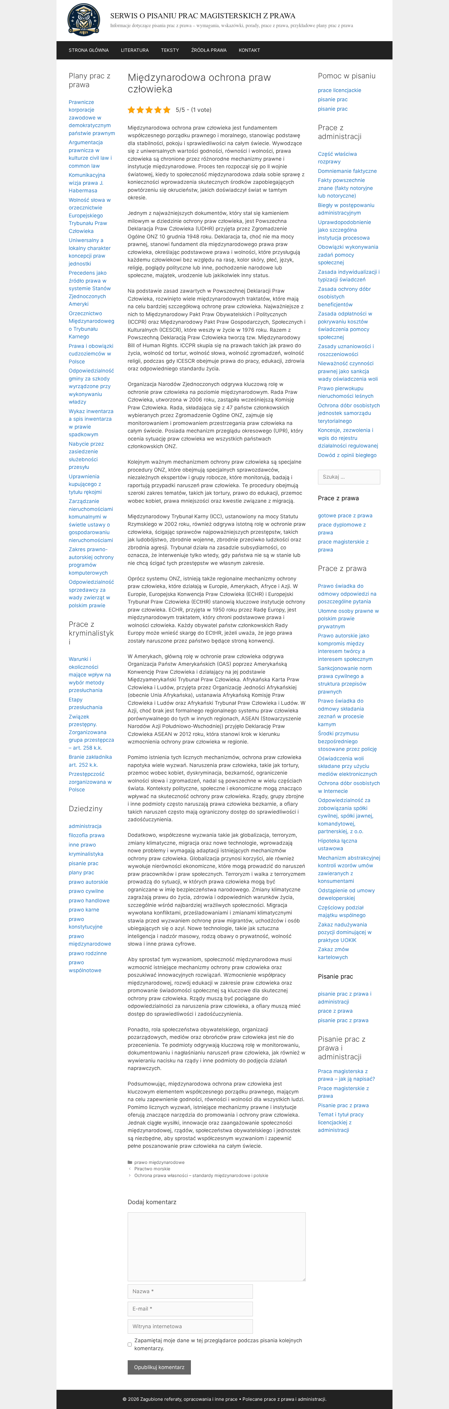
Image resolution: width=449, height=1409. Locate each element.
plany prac (81, 872)
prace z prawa (335, 1011)
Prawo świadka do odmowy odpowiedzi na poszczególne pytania (347, 594)
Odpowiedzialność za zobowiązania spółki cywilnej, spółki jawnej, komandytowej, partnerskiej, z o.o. (346, 815)
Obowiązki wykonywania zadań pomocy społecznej (348, 255)
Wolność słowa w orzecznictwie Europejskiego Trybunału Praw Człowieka (90, 215)
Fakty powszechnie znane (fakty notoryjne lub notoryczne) (345, 188)
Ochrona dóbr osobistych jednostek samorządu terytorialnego (349, 413)
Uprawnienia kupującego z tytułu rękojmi (85, 484)
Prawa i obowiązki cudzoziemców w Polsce (91, 354)
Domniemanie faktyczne (347, 171)
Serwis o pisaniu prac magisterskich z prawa (203, 15)
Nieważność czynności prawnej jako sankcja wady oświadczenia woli (348, 371)
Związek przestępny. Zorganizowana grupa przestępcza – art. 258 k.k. (91, 732)
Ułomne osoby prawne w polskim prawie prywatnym (348, 619)
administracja (85, 826)
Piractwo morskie (152, 1168)
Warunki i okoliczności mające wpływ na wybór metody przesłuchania (90, 674)
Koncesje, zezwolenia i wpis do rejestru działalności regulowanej (348, 438)
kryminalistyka (86, 854)
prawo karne (84, 910)
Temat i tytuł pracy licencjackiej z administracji (340, 1122)
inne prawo (82, 845)
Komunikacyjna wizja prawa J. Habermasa (87, 183)
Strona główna (89, 50)
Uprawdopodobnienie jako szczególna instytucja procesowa (344, 230)
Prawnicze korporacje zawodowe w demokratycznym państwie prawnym (92, 117)
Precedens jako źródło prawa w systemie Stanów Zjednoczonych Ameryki (90, 288)
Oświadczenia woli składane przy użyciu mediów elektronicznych (347, 766)
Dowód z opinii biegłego (347, 455)
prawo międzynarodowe (159, 1162)
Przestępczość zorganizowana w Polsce (90, 782)
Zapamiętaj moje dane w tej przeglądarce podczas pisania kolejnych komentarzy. (218, 1344)
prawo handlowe (89, 900)
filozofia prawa (87, 835)
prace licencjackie (339, 90)
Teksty (170, 50)
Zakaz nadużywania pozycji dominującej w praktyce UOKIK (345, 932)
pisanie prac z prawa (343, 1020)
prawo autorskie (88, 882)
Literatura (135, 50)
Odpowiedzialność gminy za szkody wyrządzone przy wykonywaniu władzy (91, 386)
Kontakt (249, 50)
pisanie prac (83, 863)
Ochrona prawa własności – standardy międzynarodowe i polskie (201, 1175)
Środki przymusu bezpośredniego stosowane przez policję (347, 741)
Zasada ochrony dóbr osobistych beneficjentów (344, 297)
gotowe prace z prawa (345, 515)
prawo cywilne (86, 891)
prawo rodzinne (88, 953)
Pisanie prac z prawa (343, 1105)
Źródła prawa (209, 50)
